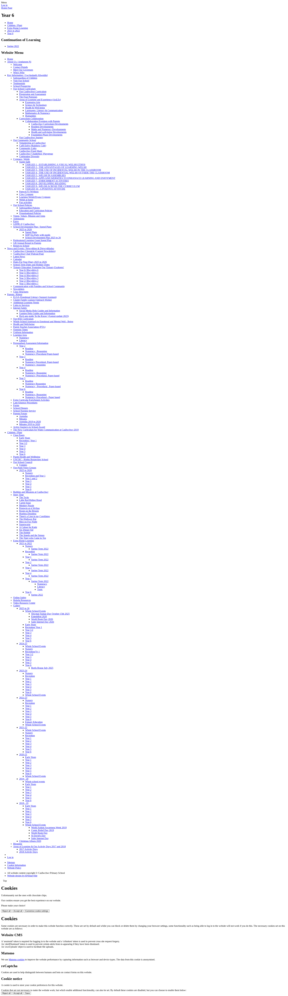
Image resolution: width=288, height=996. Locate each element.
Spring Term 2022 (39, 549)
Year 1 (28, 557)
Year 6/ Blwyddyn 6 (28, 270)
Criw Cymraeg (26, 194)
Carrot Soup (25, 503)
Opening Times (20, 329)
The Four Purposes (28, 97)
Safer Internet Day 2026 (42, 622)
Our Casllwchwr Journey (31, 137)
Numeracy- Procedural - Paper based (42, 397)
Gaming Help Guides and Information (37, 313)
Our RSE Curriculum (23, 319)
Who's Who (18, 72)
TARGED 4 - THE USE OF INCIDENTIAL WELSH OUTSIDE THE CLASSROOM (67, 172)
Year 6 (10, 33)
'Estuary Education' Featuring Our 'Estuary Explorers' (38, 267)
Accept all (18, 911)
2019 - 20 (23, 779)
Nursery (29, 473)
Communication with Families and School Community (39, 286)
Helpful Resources (22, 600)
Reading (29, 348)
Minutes (23, 419)
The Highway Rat (27, 519)
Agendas (23, 416)
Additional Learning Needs (26, 302)
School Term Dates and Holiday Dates (31, 264)
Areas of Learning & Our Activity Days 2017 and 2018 (39, 846)
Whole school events (35, 781)
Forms (16, 405)
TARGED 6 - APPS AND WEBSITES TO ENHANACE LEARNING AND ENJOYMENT (70, 178)
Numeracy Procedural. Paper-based (42, 362)
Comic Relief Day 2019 (42, 830)
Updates (23, 465)
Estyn (16, 221)
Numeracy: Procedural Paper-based (42, 354)
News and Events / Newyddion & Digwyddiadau (30, 248)
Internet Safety (20, 308)
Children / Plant (14, 25)
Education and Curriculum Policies (35, 210)
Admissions (18, 218)
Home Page (6, 8)
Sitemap (11, 862)
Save (27, 993)
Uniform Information (23, 332)
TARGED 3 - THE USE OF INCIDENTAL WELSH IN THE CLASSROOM (63, 170)
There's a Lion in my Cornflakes (34, 516)
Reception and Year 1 (35, 475)
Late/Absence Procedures (25, 402)
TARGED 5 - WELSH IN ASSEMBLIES (45, 175)
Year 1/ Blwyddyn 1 (28, 283)
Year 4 (22, 367)
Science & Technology (36, 105)
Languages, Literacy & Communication (44, 110)
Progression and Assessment (32, 94)
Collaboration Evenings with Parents (42, 121)
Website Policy (14, 868)
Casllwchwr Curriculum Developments (49, 124)
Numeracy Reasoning (35, 383)
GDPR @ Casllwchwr (24, 224)
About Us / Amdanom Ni (19, 61)
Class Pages (18, 435)
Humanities (30, 116)
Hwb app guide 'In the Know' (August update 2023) (44, 316)
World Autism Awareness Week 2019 (49, 827)
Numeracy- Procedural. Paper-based (42, 375)
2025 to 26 (24, 608)
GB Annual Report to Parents (27, 243)
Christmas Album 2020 (30, 841)
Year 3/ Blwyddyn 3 (28, 278)
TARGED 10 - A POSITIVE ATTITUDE (45, 189)
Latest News (19, 256)
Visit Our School (21, 80)
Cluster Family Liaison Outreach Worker (32, 300)
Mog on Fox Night (28, 521)
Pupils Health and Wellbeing (26, 457)
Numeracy (24, 337)
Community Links (27, 148)
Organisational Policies (30, 213)
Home (10, 22)
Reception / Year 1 (28, 440)
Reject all (6, 911)
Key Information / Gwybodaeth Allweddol (27, 75)
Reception (30, 551)
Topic (40, 589)
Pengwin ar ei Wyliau (29, 508)
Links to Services (21, 305)
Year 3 (22, 356)
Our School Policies (22, 205)
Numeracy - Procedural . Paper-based (43, 386)
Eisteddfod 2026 (39, 616)
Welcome (17, 64)
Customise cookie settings (36, 911)
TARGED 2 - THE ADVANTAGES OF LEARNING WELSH (56, 167)
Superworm (24, 524)
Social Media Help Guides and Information (39, 310)
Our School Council (22, 462)
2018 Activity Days (28, 852)
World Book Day (39, 833)
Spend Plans (31, 232)
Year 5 (22, 378)
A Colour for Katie (28, 527)
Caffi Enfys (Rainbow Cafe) (32, 145)
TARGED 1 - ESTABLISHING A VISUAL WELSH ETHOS (55, 164)
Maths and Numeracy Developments (48, 129)
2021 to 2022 (13, 30)
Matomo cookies (16, 959)
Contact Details (20, 67)
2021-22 (23, 727)
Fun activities (25, 202)
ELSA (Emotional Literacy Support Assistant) (35, 297)
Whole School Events (35, 611)
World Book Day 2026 (42, 619)
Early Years (24, 438)
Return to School (21, 245)
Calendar (17, 259)
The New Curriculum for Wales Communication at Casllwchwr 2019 (46, 429)
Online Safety (19, 597)
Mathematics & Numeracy (37, 113)
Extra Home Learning (17, 28)
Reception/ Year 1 (33, 627)
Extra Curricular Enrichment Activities (31, 400)
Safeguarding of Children (25, 78)
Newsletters (18, 289)
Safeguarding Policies (29, 208)
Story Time (18, 494)
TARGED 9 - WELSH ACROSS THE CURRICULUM (52, 186)
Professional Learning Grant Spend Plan (32, 240)
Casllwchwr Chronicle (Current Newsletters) (34, 251)
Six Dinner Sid (26, 530)
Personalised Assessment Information (30, 343)
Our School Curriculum (24, 88)
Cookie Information (16, 865)
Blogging (17, 844)
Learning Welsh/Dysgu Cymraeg (34, 197)
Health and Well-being (23, 324)
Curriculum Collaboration (31, 118)
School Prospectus (22, 86)
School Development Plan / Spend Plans (32, 227)
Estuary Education (34, 722)
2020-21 (23, 754)
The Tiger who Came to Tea (32, 538)
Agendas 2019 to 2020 (30, 421)
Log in (4, 5)
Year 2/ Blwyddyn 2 (28, 281)
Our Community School (24, 140)
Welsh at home (26, 199)
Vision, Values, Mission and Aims (29, 216)
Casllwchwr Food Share (30, 151)
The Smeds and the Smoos (31, 535)
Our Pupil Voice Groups (24, 467)
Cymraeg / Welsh (21, 159)
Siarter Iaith (24, 162)
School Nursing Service (24, 411)
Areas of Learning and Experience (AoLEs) (40, 99)
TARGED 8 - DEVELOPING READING (45, 183)
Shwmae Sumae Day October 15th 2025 (50, 613)
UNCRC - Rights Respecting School (30, 459)
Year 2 (22, 346)
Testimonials (19, 83)
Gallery (16, 605)
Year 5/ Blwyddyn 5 (28, 273)
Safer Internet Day (40, 838)
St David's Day (38, 835)
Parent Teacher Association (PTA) (29, 327)
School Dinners (20, 408)
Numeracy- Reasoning (35, 373)
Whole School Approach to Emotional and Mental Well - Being (43, 321)
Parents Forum (20, 413)
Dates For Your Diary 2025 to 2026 (30, 262)
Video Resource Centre (24, 603)
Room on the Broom (29, 511)
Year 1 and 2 (31, 478)
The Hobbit (24, 532)
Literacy (23, 340)
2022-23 (23, 697)
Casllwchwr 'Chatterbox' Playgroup (36, 153)
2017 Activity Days (28, 849)
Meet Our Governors (23, 70)
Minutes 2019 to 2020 (29, 424)
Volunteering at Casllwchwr (32, 143)
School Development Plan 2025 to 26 (43, 237)
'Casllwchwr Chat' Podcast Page (28, 254)
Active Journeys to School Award (29, 427)
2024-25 (23, 643)
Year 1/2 (23, 443)
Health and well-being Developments (48, 132)
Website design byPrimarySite (22, 875)
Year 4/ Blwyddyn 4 (28, 275)
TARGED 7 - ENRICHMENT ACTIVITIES (47, 181)
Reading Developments (42, 126)
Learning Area (20, 335)
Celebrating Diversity (29, 156)
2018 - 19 (23, 803)
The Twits (24, 497)
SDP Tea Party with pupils (37, 235)
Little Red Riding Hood (30, 500)
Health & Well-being (35, 107)
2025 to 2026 (25, 229)
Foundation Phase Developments (46, 135)
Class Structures (20, 291)
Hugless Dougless (27, 513)
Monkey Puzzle (26, 505)
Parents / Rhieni (14, 294)
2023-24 (23, 670)
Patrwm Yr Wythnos (29, 191)
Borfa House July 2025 (42, 668)
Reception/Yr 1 (32, 651)
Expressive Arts (32, 102)
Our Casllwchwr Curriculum (32, 91)
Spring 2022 (13, 46)
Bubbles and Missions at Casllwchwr (30, 492)
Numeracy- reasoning (35, 365)
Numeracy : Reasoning (36, 351)
